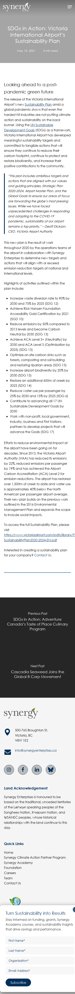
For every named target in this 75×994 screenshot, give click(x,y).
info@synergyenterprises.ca (36, 750)
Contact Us (42, 555)
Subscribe (18, 982)
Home (8, 852)
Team (8, 878)
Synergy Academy (18, 862)
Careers (10, 873)
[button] (70, 7)
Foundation (13, 867)
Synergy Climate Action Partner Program (35, 857)
